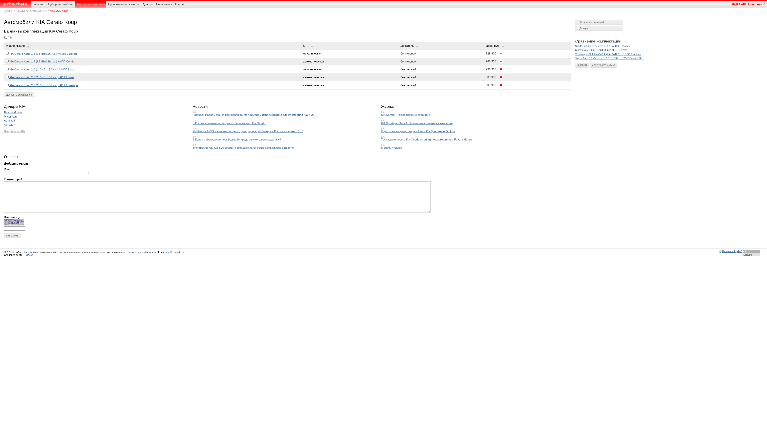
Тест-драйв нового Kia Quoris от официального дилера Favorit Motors (426, 139)
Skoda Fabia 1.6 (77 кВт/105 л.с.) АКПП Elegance (602, 46)
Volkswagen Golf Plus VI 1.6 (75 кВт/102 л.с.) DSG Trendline (608, 54)
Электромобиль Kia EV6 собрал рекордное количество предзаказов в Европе (243, 147)
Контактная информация (142, 252)
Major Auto (11, 116)
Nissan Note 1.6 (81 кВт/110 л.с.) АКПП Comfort (601, 50)
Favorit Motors (13, 112)
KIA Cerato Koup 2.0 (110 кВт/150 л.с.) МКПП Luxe (41, 69)
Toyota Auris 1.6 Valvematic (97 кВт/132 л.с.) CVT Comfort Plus (609, 58)
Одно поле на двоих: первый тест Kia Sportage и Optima (418, 131)
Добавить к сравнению (19, 94)
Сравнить (581, 65)
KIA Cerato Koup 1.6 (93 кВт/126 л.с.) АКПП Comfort (42, 61)
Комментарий (13, 179)
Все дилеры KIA (14, 131)
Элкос (29, 255)
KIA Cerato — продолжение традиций (405, 114)
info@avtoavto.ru (175, 252)
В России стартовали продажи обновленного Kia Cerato (229, 123)
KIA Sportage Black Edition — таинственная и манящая (417, 123)
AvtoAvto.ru (15, 3)
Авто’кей (9, 120)
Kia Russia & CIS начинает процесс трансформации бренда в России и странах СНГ (248, 131)
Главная (8, 10)
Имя (7, 169)
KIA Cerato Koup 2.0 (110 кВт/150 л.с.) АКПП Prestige (43, 85)
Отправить (12, 235)
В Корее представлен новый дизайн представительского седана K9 (237, 139)
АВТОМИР (10, 124)
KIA (45, 10)
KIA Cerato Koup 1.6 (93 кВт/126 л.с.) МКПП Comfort (43, 53)
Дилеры (583, 28)
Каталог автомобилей (28, 10)
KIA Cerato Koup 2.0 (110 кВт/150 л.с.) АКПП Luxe (41, 77)
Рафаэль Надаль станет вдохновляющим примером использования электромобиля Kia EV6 (253, 114)
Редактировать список (603, 65)
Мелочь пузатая (391, 147)
